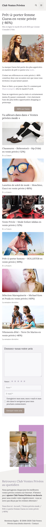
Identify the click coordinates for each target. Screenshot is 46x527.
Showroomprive (9, 89)
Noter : (7, 381)
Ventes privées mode (31, 506)
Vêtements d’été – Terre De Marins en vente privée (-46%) (21, 334)
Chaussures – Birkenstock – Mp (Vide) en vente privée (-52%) (21, 150)
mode (31, 70)
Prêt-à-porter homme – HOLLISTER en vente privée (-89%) (22, 260)
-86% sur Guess (23, 109)
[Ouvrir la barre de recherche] (36, 5)
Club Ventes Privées (13, 5)
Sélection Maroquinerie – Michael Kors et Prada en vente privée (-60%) (22, 297)
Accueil (17, 506)
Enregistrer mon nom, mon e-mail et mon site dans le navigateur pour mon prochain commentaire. (24, 401)
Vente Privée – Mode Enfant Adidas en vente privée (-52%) (21, 223)
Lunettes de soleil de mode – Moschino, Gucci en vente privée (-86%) (22, 187)
